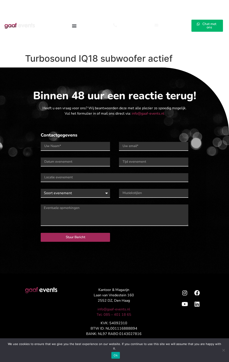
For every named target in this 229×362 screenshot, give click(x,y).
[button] (74, 25)
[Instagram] (184, 292)
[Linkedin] (197, 303)
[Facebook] (197, 292)
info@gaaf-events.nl (148, 113)
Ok (116, 355)
